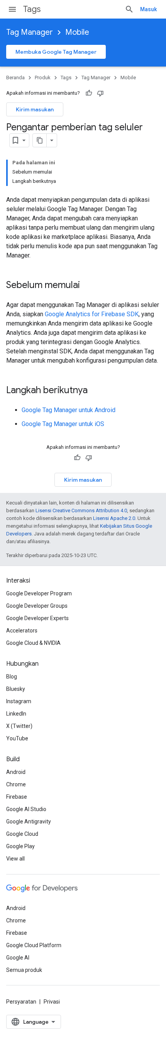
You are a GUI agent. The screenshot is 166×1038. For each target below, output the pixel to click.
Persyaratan (21, 1002)
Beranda (15, 77)
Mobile (77, 32)
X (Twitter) (19, 726)
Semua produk (24, 970)
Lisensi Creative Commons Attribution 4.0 (81, 510)
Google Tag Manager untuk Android (68, 410)
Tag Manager (29, 32)
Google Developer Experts (37, 618)
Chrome (16, 784)
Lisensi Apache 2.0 (114, 518)
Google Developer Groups (37, 606)
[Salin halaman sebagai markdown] (40, 140)
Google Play (20, 846)
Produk (43, 77)
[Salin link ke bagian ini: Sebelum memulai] (87, 285)
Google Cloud (22, 834)
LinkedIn (16, 714)
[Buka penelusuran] (129, 9)
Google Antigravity (28, 821)
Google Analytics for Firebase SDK (92, 314)
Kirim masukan (35, 109)
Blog (11, 676)
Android (15, 772)
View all (15, 859)
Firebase (16, 797)
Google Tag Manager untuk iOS (63, 424)
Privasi (52, 1002)
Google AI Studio (26, 809)
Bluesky (15, 689)
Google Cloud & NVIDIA (33, 643)
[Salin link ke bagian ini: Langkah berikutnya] (95, 390)
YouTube (17, 738)
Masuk (148, 9)
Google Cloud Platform (33, 945)
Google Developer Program (39, 593)
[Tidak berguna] (100, 93)
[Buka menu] (12, 9)
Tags (32, 9)
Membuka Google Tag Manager (56, 51)
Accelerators (21, 630)
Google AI (17, 957)
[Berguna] (89, 93)
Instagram (18, 701)
